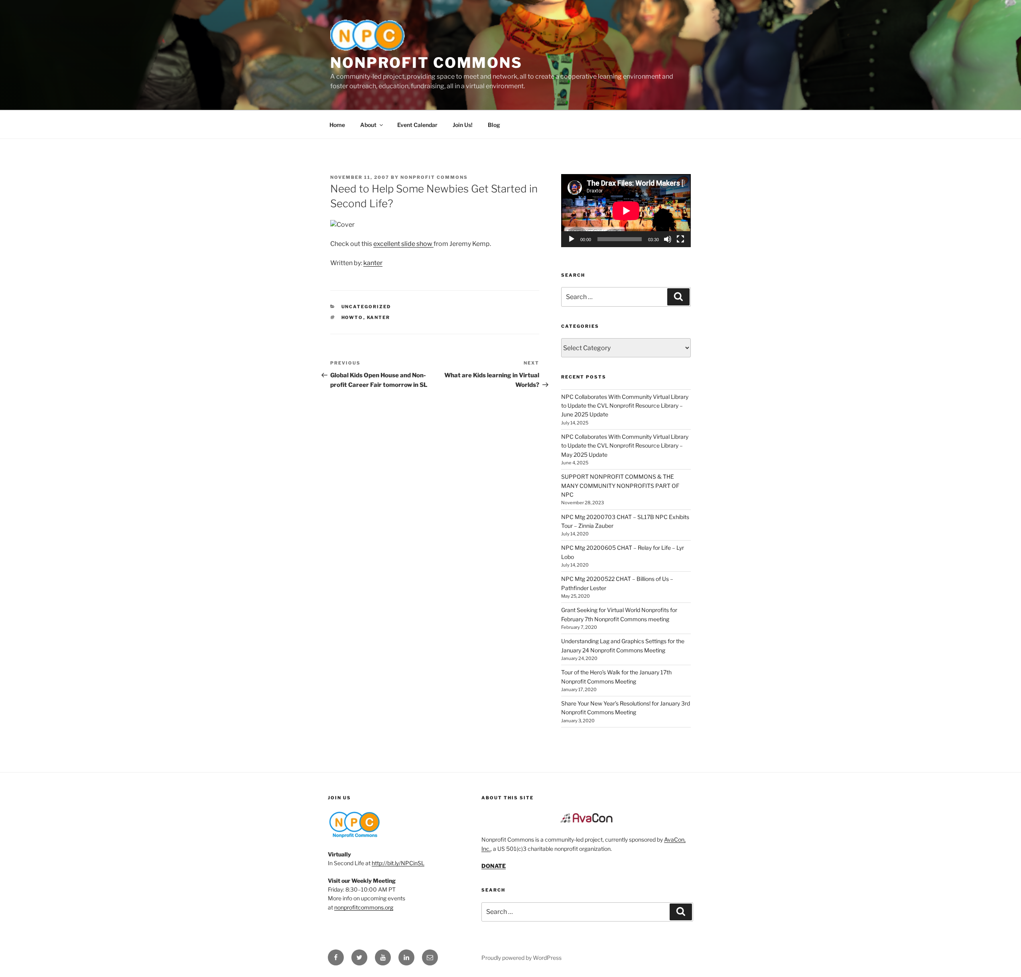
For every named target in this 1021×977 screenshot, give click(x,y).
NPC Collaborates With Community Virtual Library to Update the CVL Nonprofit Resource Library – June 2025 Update (624, 405)
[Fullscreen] (680, 239)
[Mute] (668, 239)
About (368, 124)
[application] (626, 210)
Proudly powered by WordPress (521, 957)
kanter (372, 263)
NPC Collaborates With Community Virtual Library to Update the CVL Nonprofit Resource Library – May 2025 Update (624, 445)
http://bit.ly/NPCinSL (398, 863)
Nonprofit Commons (426, 62)
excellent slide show (403, 244)
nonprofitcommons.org (363, 907)
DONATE (493, 865)
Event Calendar (417, 124)
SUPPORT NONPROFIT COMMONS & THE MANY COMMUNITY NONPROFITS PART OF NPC (620, 485)
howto (352, 317)
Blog (494, 124)
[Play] (572, 239)
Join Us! (463, 124)
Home (337, 124)
